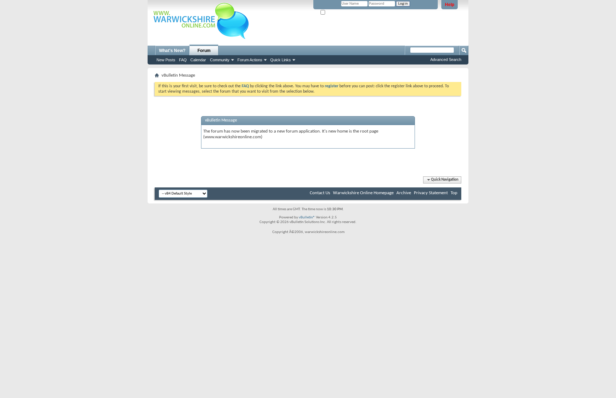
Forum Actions (249, 60)
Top (454, 193)
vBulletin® (307, 217)
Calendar (198, 60)
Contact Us (320, 193)
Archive (403, 193)
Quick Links (280, 60)
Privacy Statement (431, 193)
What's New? (172, 50)
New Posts (165, 60)
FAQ (183, 60)
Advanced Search (445, 59)
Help (449, 4)
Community (220, 60)
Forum (204, 50)
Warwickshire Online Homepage (363, 193)
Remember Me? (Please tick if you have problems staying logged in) (381, 13)
